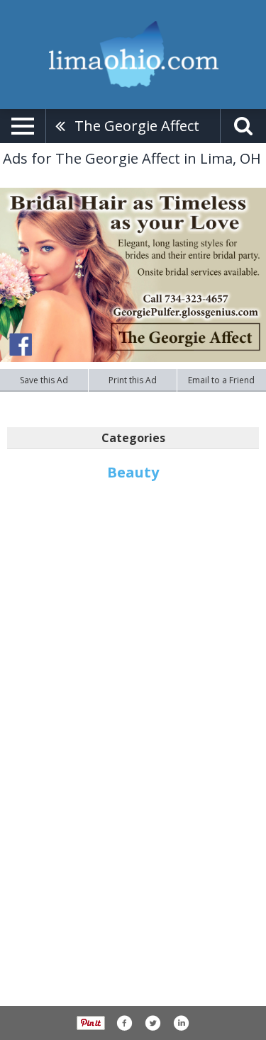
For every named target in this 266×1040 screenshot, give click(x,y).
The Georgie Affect (136, 125)
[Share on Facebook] (124, 1023)
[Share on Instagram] (181, 1023)
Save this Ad (44, 380)
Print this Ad (133, 380)
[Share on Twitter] (152, 1023)
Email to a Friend (221, 380)
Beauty (133, 472)
